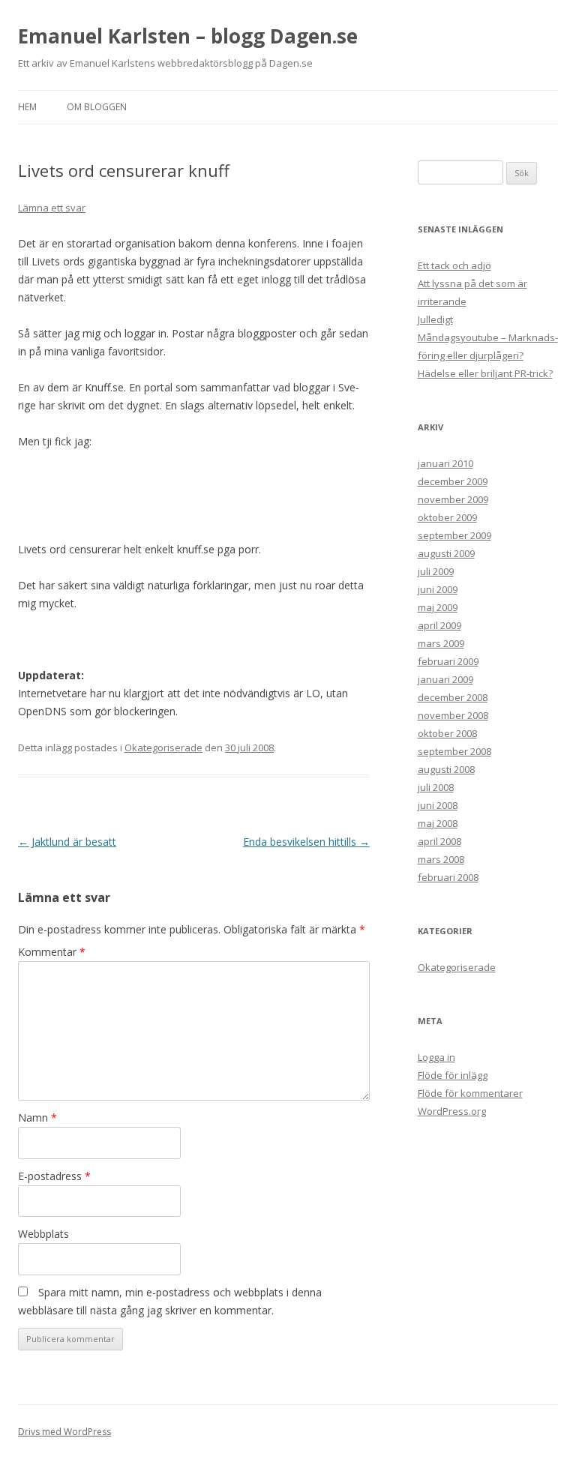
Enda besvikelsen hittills (306, 841)
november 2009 (453, 499)
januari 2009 (445, 679)
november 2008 (453, 715)
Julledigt (435, 319)
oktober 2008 (447, 733)
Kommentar (52, 952)
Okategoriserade (163, 747)
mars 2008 (441, 859)
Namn (37, 1117)
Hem (27, 106)
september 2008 (454, 751)
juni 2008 (438, 805)
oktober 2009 (447, 517)
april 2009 (439, 625)
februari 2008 (448, 877)
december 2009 (453, 481)
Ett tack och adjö (454, 265)
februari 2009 (448, 661)
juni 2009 (438, 589)
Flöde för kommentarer (470, 1093)
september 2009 (454, 535)
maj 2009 (438, 607)
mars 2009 (441, 643)
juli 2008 (436, 787)
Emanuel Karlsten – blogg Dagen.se (188, 35)
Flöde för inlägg (453, 1075)
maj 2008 (438, 823)
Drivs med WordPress (64, 1431)
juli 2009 (436, 571)
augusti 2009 (446, 553)
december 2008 (453, 697)
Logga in (436, 1057)
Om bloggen (97, 106)
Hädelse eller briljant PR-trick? (485, 373)
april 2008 (439, 841)
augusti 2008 (446, 769)
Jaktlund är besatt (67, 841)
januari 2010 (445, 463)
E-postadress (54, 1176)
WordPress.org (452, 1111)
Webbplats (43, 1234)
